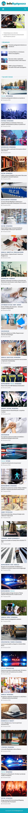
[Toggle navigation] (3, 9)
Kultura (3, 173)
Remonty (11, 720)
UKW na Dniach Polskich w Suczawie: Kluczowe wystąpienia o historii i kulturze (17, 67)
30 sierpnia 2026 (6, 100)
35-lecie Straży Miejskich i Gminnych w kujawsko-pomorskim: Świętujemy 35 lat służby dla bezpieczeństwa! (14, 203)
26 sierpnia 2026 (6, 647)
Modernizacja (5, 720)
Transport (12, 278)
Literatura (4, 747)
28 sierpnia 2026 (6, 257)
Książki (3, 512)
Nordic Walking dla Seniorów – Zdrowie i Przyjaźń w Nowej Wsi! (12, 307)
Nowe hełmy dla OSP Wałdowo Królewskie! (12, 385)
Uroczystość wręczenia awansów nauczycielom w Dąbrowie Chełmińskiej (14, 360)
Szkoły (9, 617)
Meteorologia (5, 147)
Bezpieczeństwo (5, 199)
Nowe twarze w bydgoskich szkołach (11, 619)
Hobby (14, 304)
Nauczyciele (10, 357)
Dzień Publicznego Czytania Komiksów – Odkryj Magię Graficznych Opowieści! (12, 228)
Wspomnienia (9, 96)
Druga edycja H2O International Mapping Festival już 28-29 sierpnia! (12, 800)
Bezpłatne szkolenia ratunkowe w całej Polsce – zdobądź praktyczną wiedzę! (13, 697)
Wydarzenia (10, 120)
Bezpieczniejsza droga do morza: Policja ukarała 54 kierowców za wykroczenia (12, 593)
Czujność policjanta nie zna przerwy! (11, 463)
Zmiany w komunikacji (13, 538)
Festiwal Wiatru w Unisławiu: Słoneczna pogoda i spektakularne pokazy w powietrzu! (16, 54)
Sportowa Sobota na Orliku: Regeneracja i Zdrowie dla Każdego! (12, 333)
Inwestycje (10, 252)
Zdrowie (19, 304)
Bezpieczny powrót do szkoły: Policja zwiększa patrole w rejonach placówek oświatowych (13, 488)
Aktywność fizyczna (6, 304)
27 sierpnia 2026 (6, 491)
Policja (3, 96)
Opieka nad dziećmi (18, 252)
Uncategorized (5, 331)
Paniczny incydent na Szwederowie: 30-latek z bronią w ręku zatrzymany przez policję (13, 671)
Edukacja (3, 252)
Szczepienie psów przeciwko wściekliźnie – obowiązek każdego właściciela (12, 437)
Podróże (12, 642)
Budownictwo (4, 278)
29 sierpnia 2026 (6, 152)
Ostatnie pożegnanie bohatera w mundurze (13, 98)
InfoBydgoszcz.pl (18, 810)
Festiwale (3, 120)
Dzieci (11, 564)
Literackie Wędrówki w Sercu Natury (11, 749)
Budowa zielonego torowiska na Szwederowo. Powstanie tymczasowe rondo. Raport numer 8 (13, 281)
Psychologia (8, 512)
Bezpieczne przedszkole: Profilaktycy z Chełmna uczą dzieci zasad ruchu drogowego (13, 567)
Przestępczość (10, 668)
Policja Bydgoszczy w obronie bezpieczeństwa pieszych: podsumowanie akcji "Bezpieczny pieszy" (14, 34)
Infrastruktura (5, 642)
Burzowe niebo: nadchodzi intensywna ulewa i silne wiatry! (17, 59)
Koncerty (3, 408)
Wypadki (8, 461)
